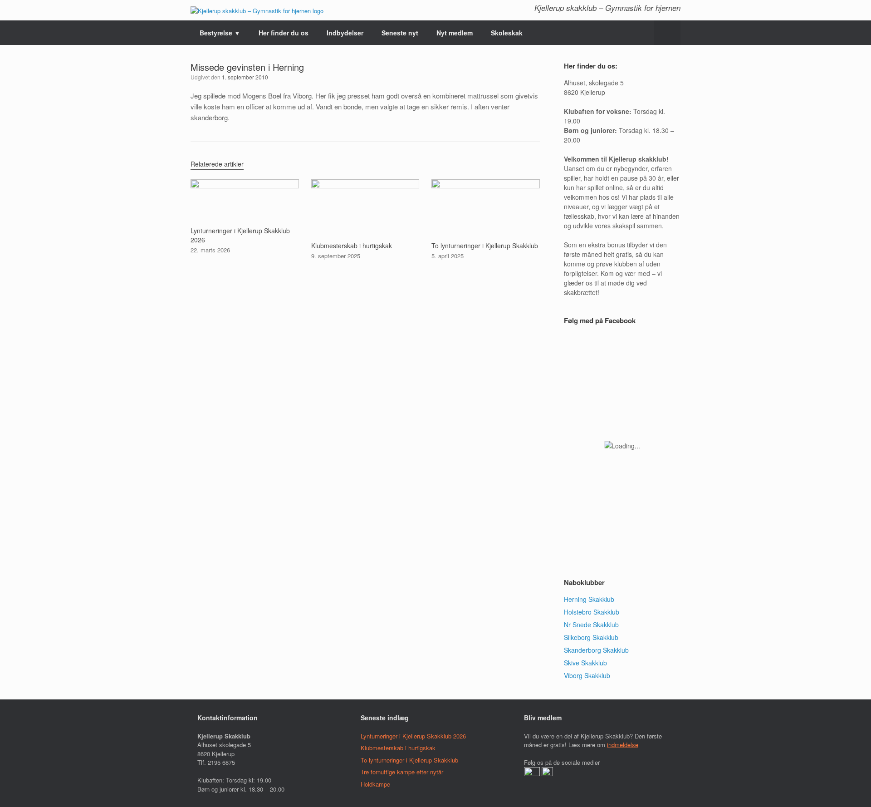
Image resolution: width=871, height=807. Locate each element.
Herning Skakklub (589, 599)
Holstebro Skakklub (591, 611)
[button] (667, 32)
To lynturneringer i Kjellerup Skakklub (409, 760)
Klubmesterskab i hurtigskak (398, 747)
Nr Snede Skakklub (591, 624)
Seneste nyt (400, 32)
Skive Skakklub (585, 662)
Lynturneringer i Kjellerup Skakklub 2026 (413, 736)
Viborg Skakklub (587, 675)
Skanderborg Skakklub (596, 649)
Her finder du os (283, 32)
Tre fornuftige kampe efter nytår (402, 772)
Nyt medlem (454, 32)
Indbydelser (345, 32)
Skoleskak (507, 32)
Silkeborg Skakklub (591, 637)
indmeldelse (622, 744)
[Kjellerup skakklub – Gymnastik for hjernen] (257, 10)
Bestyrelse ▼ (220, 32)
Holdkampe (375, 784)
